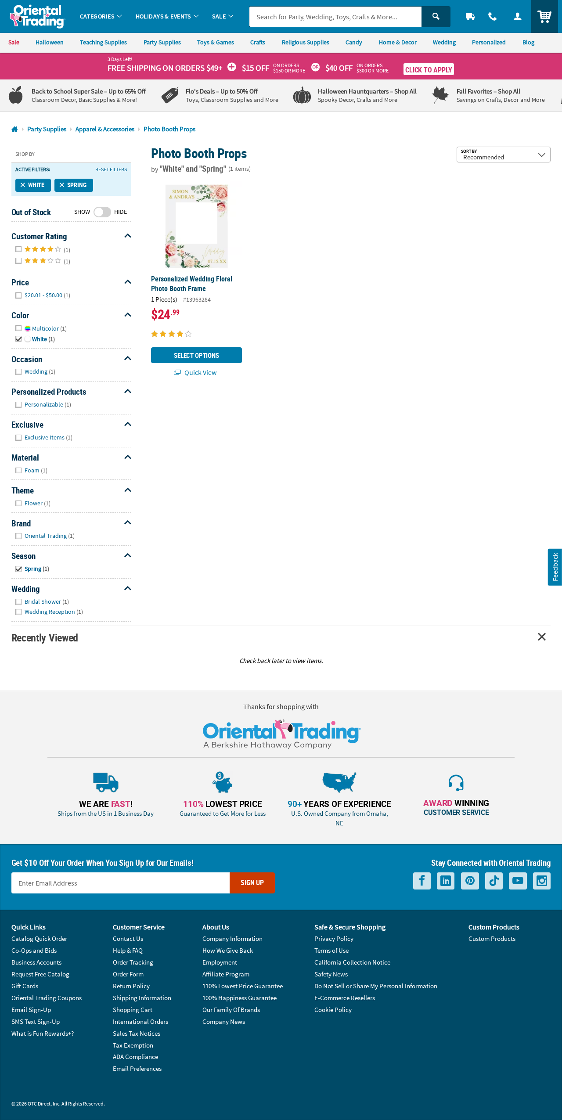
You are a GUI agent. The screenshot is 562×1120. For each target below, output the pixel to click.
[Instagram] (542, 881)
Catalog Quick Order (39, 938)
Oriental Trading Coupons (46, 998)
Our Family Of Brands (231, 1009)
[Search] (436, 16)
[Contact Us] (493, 16)
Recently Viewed (44, 637)
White (36, 185)
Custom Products (491, 938)
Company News (223, 1021)
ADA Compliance (135, 1056)
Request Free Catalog (40, 974)
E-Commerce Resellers (344, 998)
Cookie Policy (333, 1009)
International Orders (140, 1021)
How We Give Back (227, 950)
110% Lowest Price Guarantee (242, 986)
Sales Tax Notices (136, 1033)
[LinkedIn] (445, 881)
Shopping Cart (132, 1009)
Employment (219, 962)
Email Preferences (137, 1068)
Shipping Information (142, 998)
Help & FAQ (128, 950)
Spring (76, 185)
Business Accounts (36, 962)
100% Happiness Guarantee (239, 998)
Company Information (232, 938)
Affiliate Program (225, 974)
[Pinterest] (470, 881)
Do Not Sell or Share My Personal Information (375, 986)
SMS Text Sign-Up (35, 1021)
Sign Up (252, 882)
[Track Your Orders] (470, 16)
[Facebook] (422, 881)
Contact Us (128, 938)
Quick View (199, 372)
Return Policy (131, 986)
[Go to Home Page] (14, 129)
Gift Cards (24, 986)
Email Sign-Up (31, 1009)
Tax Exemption (133, 1045)
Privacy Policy (333, 938)
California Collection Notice (352, 962)
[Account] (517, 16)
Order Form (128, 974)
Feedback (555, 567)
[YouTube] (518, 881)
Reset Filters (111, 169)
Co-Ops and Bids (34, 950)
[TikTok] (494, 881)
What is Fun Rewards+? (42, 1033)
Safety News (331, 974)
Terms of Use (331, 950)
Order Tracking (133, 962)
